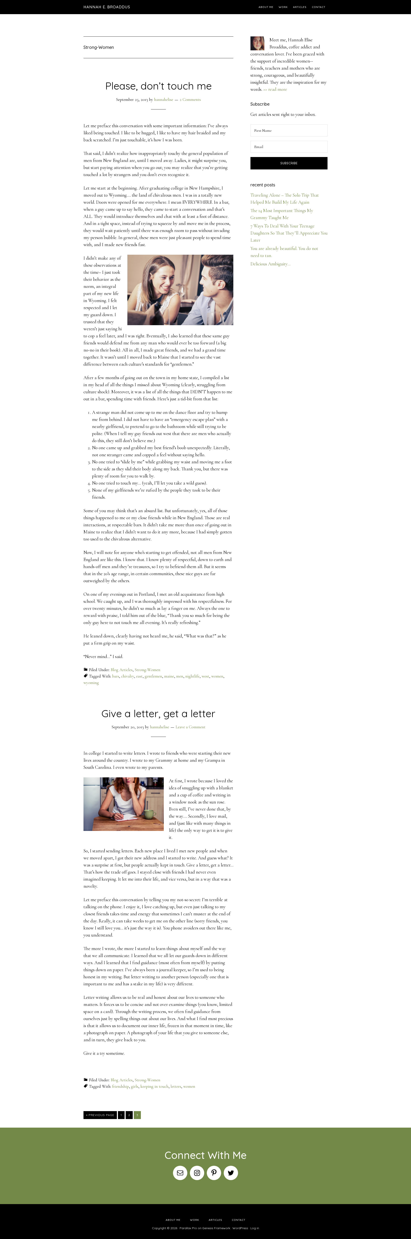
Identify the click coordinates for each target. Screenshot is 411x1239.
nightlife (192, 676)
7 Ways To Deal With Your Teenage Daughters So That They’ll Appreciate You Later (289, 233)
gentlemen (153, 676)
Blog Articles (122, 669)
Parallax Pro (188, 1228)
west (205, 676)
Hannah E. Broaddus (106, 6)
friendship (120, 1086)
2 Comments (190, 99)
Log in (254, 1228)
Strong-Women (147, 669)
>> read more (275, 89)
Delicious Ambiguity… (270, 264)
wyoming (91, 682)
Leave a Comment (191, 727)
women (217, 676)
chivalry (127, 676)
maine (169, 676)
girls (134, 1086)
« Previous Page (100, 1115)
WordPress (240, 1228)
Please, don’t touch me (158, 85)
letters (176, 1086)
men (179, 676)
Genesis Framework (216, 1228)
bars (115, 676)
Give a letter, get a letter (158, 713)
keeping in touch (154, 1086)
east (139, 676)
